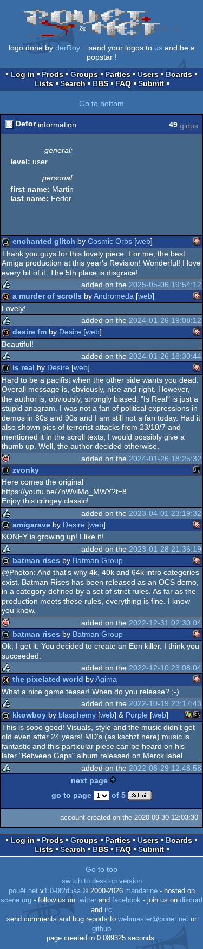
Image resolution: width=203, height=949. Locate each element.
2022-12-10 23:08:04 (165, 667)
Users (148, 74)
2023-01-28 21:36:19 (165, 549)
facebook (126, 900)
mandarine (141, 891)
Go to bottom (101, 103)
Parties (117, 74)
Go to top (101, 869)
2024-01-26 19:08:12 (165, 320)
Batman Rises (36, 560)
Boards (179, 74)
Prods (52, 74)
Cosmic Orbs (110, 241)
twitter (86, 900)
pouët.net (23, 891)
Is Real (23, 367)
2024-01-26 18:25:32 (165, 458)
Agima (106, 679)
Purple (137, 715)
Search (73, 83)
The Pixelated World (47, 679)
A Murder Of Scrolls (47, 296)
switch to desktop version (102, 881)
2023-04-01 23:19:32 (165, 513)
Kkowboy (29, 715)
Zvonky (25, 470)
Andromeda (114, 296)
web (143, 241)
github (101, 929)
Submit (151, 83)
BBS (100, 83)
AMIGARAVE (31, 524)
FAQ (123, 83)
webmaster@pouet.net (153, 919)
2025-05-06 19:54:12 (165, 284)
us (158, 47)
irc (108, 910)
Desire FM (29, 331)
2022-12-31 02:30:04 (165, 622)
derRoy (67, 47)
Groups (84, 74)
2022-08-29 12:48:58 (165, 768)
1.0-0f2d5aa (62, 891)
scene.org (16, 900)
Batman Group (98, 560)
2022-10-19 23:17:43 (165, 703)
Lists (44, 83)
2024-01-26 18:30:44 (165, 356)
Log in (23, 74)
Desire (70, 331)
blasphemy (77, 715)
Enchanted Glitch (43, 241)
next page (89, 780)
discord (191, 900)
